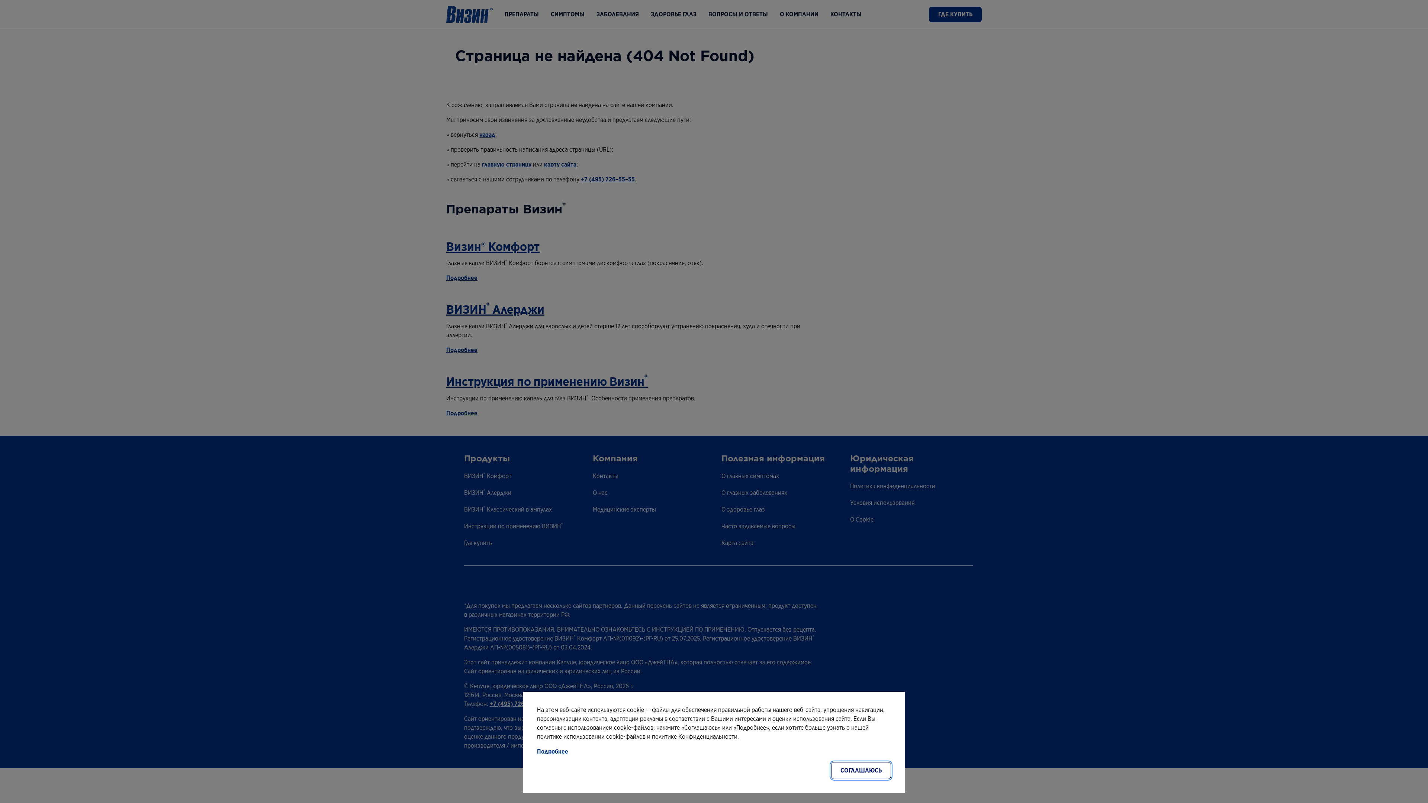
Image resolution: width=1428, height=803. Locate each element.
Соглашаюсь (861, 770)
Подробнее (552, 751)
